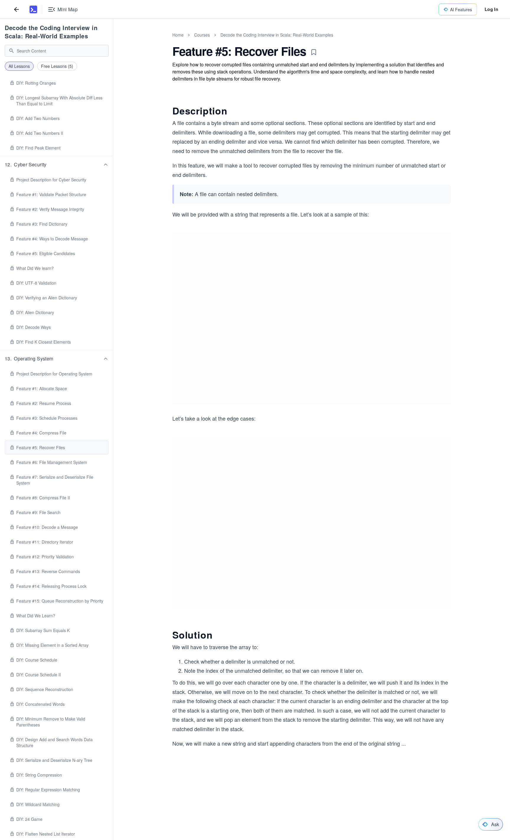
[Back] (16, 9)
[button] (56, 164)
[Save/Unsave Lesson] (313, 52)
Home (178, 35)
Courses (202, 35)
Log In (491, 9)
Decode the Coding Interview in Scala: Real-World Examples (51, 31)
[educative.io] (33, 9)
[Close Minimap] (113, 41)
